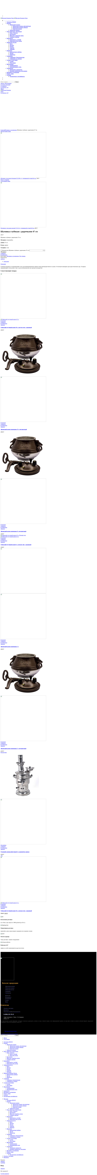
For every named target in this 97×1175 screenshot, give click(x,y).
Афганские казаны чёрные (20, 27)
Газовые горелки (11, 1059)
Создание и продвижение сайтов (9, 1033)
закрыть (3, 259)
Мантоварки (10, 1142)
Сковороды (10, 1146)
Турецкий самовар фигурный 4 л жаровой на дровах (15, 851)
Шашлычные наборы (12, 1074)
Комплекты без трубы (12, 1063)
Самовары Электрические (13, 1080)
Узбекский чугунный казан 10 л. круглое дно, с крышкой (16, 327)
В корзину (3, 252)
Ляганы (9, 1067)
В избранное (4, 254)
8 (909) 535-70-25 (55, 27)
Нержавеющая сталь (12, 1089)
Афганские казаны (15, 24)
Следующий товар (5, 181)
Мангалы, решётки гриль (13, 1058)
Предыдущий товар (6, 131)
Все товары (22, 256)
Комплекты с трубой (12, 1062)
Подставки (9, 1085)
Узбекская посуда (11, 1120)
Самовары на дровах (12, 1081)
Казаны (9, 23)
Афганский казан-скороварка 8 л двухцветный (13, 531)
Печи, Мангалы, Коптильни (14, 1109)
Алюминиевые (10, 1088)
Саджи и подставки (12, 1138)
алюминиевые (13, 1143)
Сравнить (3, 253)
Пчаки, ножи (10, 1152)
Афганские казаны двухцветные (22, 26)
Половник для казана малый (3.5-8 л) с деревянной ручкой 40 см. (18, 228)
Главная (3, 130)
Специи (9, 1153)
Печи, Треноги (10, 1052)
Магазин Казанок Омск (11, 1031)
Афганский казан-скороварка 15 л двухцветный (14, 429)
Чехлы (8, 1076)
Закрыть (3, 325)
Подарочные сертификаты (16, 1154)
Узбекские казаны (11, 1050)
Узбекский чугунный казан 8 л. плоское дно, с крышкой (16, 544)
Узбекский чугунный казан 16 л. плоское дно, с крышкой (16, 910)
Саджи (8, 1084)
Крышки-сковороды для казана (18, 1149)
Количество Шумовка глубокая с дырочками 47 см (15, 250)
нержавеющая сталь (15, 1145)
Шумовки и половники (11, 130)
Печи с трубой (13, 1054)
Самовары (9, 1134)
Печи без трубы (14, 1055)
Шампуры (9, 1077)
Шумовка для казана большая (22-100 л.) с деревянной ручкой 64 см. (18, 178)
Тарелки (9, 1070)
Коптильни (9, 1056)
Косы (8, 1066)
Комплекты (10, 1116)
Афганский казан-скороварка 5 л (10, 646)
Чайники (9, 1071)
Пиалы (8, 1069)
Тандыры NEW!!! (11, 22)
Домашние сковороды (15, 1148)
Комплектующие (14, 1048)
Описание (6, 261)
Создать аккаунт (5, 1173)
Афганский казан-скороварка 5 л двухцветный (13, 748)
